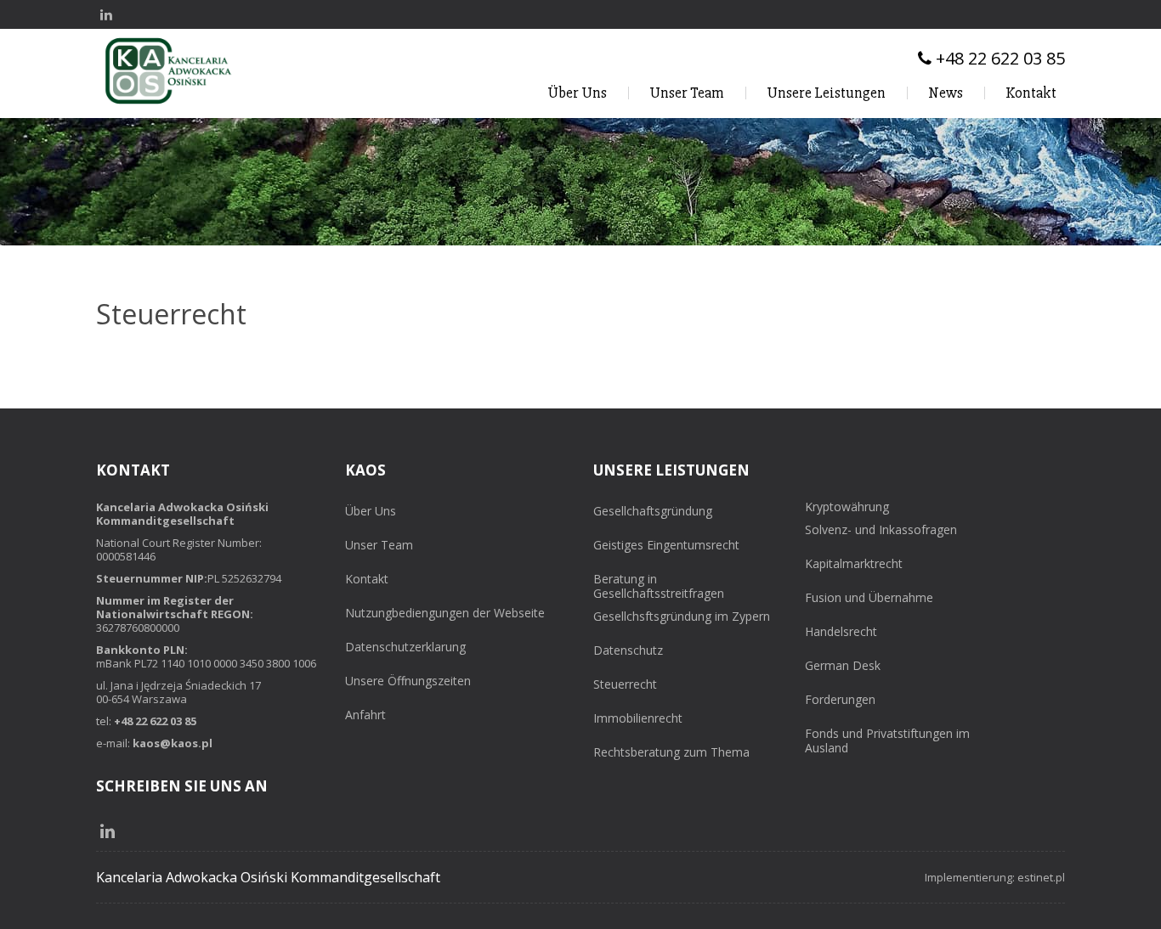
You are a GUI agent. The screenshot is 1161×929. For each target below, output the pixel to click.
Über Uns (577, 92)
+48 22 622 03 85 (155, 721)
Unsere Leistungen (826, 92)
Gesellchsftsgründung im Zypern (681, 617)
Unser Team (686, 92)
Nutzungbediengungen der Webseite (445, 613)
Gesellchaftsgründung (652, 511)
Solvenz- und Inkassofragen (881, 530)
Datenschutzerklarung (405, 647)
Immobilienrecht (637, 719)
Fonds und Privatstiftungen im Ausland (887, 741)
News (945, 92)
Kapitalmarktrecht (854, 564)
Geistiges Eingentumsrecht (666, 545)
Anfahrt (365, 715)
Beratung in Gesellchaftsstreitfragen (658, 586)
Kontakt (1030, 92)
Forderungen (840, 700)
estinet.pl (1041, 877)
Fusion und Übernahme (869, 598)
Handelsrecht (841, 632)
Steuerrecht (625, 685)
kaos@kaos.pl (172, 743)
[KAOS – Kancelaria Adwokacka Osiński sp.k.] (168, 103)
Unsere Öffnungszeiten (408, 681)
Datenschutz (628, 651)
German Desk (843, 666)
